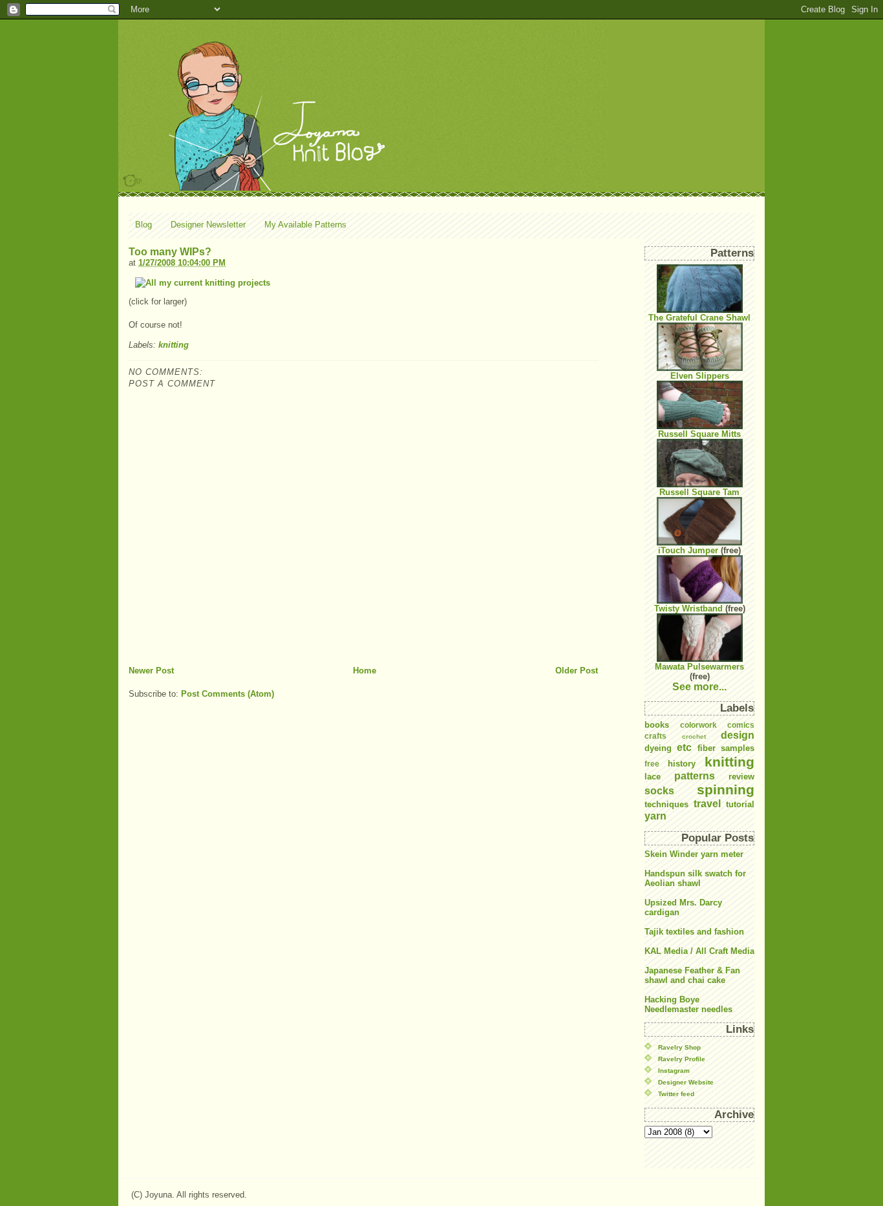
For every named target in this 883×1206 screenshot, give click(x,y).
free (651, 763)
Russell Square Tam (699, 492)
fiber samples (725, 748)
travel (707, 803)
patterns (694, 775)
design (737, 735)
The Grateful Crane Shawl (699, 318)
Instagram (674, 1070)
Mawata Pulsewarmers (699, 667)
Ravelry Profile (681, 1059)
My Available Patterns (305, 224)
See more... (699, 686)
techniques (666, 804)
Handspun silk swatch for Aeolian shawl (695, 878)
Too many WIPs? (170, 251)
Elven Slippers (699, 376)
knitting (173, 345)
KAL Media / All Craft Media (699, 951)
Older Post (576, 670)
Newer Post (151, 670)
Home (364, 670)
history (682, 763)
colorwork (698, 725)
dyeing (658, 748)
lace (652, 776)
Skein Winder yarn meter (693, 854)
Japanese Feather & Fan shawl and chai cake (692, 975)
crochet (694, 736)
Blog (143, 224)
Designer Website (686, 1082)
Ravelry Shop (679, 1047)
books (656, 725)
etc (684, 747)
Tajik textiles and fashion (694, 931)
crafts (655, 736)
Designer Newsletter (208, 224)
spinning (725, 789)
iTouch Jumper (688, 550)
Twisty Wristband (688, 608)
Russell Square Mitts (699, 434)
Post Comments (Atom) (227, 694)
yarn (655, 815)
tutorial (740, 804)
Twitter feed (676, 1093)
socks (659, 790)
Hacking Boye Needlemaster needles (688, 1004)
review (741, 776)
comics (740, 725)
